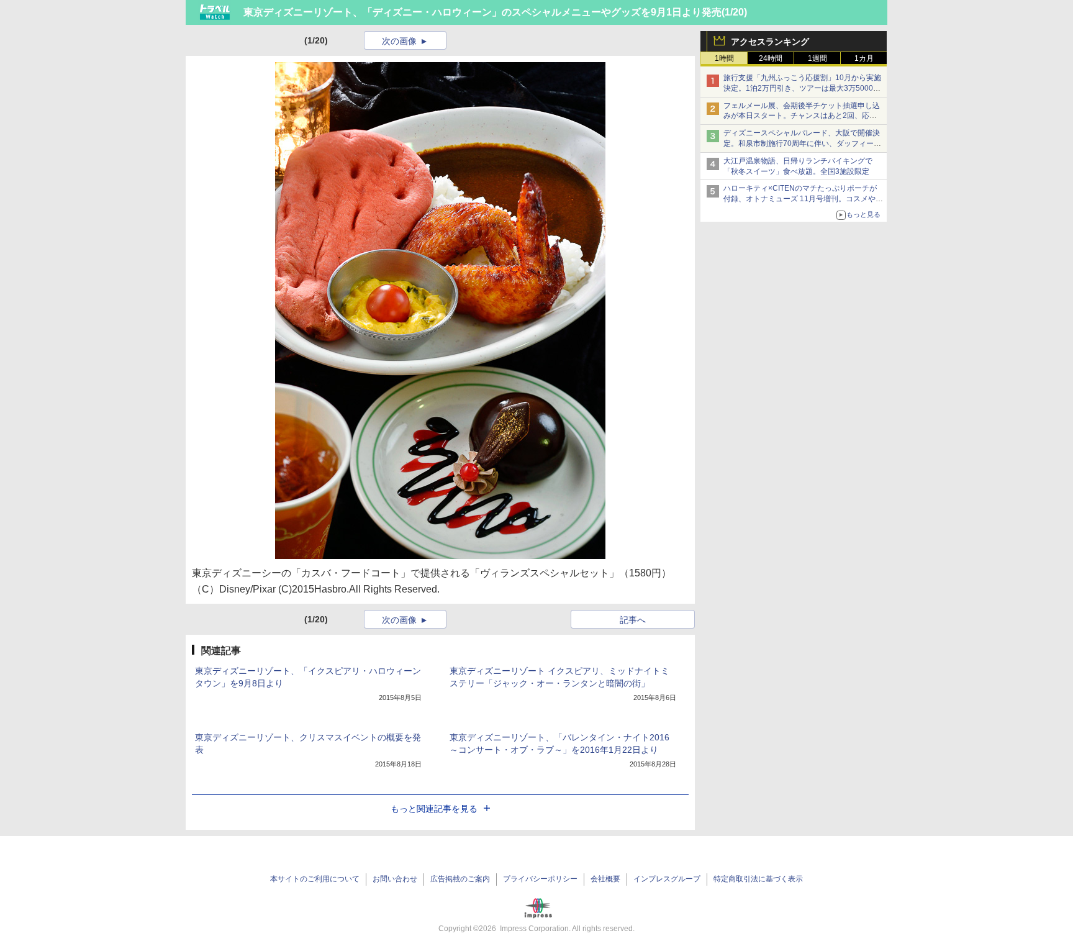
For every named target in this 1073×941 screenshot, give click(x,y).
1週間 (817, 58)
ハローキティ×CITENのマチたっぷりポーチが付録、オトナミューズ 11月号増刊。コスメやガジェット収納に (803, 199)
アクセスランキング (770, 42)
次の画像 (399, 41)
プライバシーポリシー (540, 879)
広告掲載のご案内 (460, 879)
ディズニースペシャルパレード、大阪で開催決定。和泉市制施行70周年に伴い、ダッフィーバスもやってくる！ (802, 143)
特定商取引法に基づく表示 (758, 879)
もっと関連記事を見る (434, 809)
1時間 (724, 58)
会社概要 (605, 879)
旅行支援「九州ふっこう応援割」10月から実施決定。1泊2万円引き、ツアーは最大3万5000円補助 (802, 88)
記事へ (633, 620)
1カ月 (864, 58)
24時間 (770, 58)
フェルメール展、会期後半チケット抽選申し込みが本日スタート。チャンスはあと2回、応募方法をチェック (801, 116)
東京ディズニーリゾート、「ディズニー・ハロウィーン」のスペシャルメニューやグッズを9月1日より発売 (482, 12)
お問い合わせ (395, 879)
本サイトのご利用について (315, 879)
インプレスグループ (666, 879)
